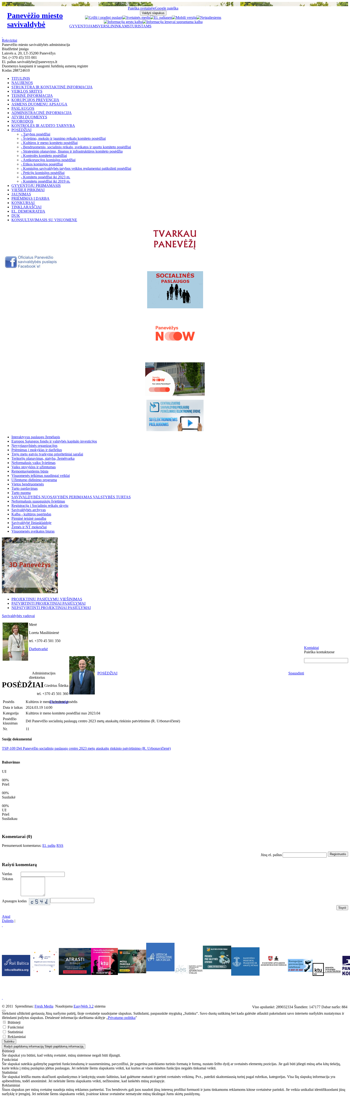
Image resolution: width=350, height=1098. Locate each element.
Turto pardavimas (24, 488)
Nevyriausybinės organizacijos (34, 446)
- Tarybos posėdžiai (35, 134)
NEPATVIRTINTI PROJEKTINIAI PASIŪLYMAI (51, 608)
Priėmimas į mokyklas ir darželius (36, 450)
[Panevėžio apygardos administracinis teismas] (274, 974)
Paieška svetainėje (141, 8)
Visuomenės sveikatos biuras (33, 531)
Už (4, 810)
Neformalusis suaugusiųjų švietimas (38, 501)
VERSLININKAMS (114, 26)
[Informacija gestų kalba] (123, 22)
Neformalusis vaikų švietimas (33, 463)
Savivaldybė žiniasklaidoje (31, 523)
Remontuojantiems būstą (29, 471)
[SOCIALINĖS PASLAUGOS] (175, 289)
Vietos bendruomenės (27, 484)
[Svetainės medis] (136, 17)
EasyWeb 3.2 (84, 1006)
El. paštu (48, 845)
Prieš (5, 814)
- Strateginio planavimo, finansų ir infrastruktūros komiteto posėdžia (72, 151)
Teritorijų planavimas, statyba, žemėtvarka (43, 458)
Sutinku (9, 1041)
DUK (15, 216)
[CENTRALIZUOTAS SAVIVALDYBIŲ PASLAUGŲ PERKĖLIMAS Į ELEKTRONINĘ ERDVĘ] (175, 415)
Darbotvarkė (38, 649)
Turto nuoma (21, 493)
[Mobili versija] (184, 17)
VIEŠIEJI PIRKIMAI (28, 190)
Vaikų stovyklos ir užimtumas (33, 467)
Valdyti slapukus (153, 13)
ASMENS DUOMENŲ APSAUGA (39, 104)
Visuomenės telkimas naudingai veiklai (40, 476)
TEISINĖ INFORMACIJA (32, 96)
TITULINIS (20, 78)
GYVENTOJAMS (83, 26)
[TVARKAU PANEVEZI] (175, 250)
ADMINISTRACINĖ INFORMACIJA (41, 113)
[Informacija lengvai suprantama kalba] (173, 22)
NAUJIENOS (22, 83)
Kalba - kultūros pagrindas (31, 514)
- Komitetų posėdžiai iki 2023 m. (45, 177)
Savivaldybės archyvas (28, 510)
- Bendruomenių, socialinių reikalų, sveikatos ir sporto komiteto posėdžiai (76, 147)
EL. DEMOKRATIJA (28, 211)
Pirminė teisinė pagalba (28, 518)
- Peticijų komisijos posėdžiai (43, 173)
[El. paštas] (159, 17)
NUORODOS (22, 121)
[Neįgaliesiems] (208, 17)
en (170, 17)
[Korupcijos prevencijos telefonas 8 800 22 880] (300, 965)
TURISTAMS (140, 26)
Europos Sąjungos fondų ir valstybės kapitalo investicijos (54, 441)
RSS (59, 845)
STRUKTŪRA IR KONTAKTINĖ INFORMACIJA (52, 87)
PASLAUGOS (22, 108)
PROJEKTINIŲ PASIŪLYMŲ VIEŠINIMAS (46, 599)
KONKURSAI (23, 203)
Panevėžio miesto (35, 20)
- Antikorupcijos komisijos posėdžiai (48, 160)
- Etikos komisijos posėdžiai (42, 164)
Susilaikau (9, 819)
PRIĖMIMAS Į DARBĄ (30, 198)
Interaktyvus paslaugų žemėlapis (35, 437)
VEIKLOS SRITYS (26, 91)
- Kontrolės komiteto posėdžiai (44, 156)
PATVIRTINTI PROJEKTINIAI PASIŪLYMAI (48, 603)
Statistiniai (15, 1032)
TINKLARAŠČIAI (26, 207)
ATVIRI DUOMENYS (29, 117)
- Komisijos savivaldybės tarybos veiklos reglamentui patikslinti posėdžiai (76, 168)
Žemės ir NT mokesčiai (29, 527)
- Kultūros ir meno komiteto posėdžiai (49, 143)
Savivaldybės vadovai (18, 616)
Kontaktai (311, 648)
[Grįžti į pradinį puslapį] (103, 17)
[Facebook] (31, 267)
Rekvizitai (9, 40)
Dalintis (8, 921)
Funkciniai (15, 1027)
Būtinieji (13, 1022)
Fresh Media (44, 1006)
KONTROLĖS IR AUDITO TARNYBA (43, 126)
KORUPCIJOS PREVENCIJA (35, 100)
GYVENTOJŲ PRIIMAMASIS (36, 186)
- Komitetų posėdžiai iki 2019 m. (45, 181)
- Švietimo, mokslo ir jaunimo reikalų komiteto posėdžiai (63, 138)
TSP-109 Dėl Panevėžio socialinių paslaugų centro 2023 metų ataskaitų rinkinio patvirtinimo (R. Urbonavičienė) (86, 748)
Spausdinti (296, 673)
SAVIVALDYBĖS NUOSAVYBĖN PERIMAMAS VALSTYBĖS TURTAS (71, 497)
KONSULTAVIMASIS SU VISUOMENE (44, 220)
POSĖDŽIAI (21, 130)
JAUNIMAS (21, 194)
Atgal (6, 916)
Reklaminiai (16, 1037)
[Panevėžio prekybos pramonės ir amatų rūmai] (245, 974)
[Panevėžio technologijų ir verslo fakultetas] (327, 969)
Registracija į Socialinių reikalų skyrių (39, 506)
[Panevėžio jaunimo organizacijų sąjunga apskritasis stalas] (189, 969)
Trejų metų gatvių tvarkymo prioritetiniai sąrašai (47, 454)
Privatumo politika (121, 1018)
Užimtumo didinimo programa (34, 480)
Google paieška (166, 8)
